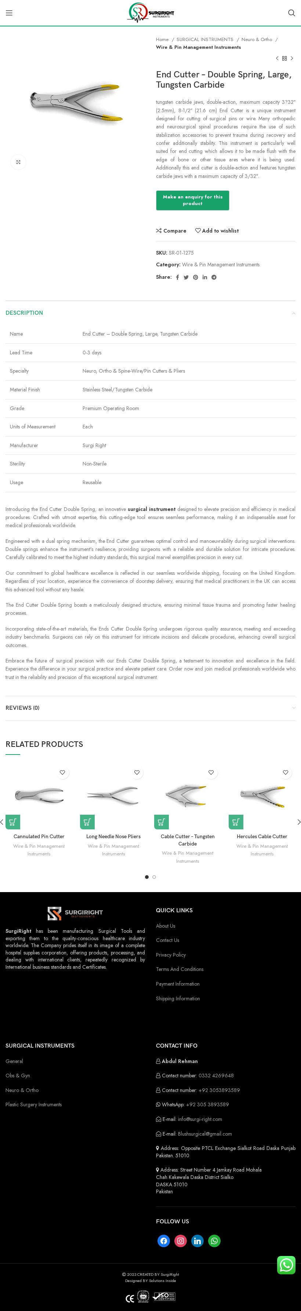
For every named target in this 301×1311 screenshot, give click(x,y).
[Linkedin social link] (204, 277)
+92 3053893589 (219, 1090)
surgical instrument (151, 509)
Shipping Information (178, 998)
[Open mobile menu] (9, 13)
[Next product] (291, 58)
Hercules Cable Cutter (262, 836)
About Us (165, 926)
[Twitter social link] (186, 277)
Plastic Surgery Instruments (34, 1104)
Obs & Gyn (18, 1075)
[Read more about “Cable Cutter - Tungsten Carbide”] (161, 822)
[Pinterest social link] (195, 277)
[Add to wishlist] (62, 772)
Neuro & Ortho (257, 39)
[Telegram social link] (214, 277)
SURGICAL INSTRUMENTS (206, 39)
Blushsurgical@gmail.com (205, 1133)
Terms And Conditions (179, 969)
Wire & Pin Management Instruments (198, 47)
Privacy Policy (171, 954)
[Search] (291, 13)
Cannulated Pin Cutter (39, 836)
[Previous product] (277, 58)
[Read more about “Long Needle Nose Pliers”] (87, 822)
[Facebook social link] (177, 277)
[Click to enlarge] (18, 162)
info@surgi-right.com (200, 1119)
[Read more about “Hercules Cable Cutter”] (236, 822)
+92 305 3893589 (207, 1104)
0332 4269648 (216, 1075)
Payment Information (178, 983)
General (14, 1061)
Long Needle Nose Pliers (113, 836)
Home (163, 39)
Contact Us (167, 940)
